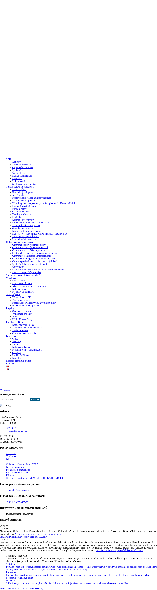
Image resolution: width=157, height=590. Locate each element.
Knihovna (11, 336)
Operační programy (21, 311)
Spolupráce (17, 170)
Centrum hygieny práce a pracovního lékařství (34, 253)
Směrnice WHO (20, 330)
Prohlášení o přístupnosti (18, 469)
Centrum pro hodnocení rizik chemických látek (35, 261)
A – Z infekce (19, 195)
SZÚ (8, 159)
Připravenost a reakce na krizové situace (31, 197)
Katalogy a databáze (22, 347)
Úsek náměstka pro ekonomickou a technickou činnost (38, 269)
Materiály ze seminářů (23, 291)
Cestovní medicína (21, 211)
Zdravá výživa (19, 189)
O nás (15, 338)
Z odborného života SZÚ (24, 184)
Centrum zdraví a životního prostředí (30, 247)
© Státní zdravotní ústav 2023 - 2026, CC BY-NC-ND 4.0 (34, 478)
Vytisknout (5, 390)
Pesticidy (16, 217)
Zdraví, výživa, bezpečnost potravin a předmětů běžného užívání (43, 203)
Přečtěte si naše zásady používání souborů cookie (38, 534)
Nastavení (5, 536)
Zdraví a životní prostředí (24, 200)
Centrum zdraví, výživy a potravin (28, 250)
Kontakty (16, 358)
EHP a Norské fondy (22, 319)
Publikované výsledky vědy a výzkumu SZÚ (34, 302)
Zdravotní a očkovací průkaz (26, 225)
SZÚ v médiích (19, 181)
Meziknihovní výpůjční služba (27, 349)
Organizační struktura (22, 167)
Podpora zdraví (19, 209)
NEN (8, 459)
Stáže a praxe (18, 280)
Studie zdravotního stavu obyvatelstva (30, 222)
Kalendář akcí (19, 289)
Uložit (3, 588)
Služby (15, 344)
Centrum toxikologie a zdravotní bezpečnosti (34, 258)
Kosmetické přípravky (23, 220)
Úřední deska (18, 173)
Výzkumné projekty (22, 300)
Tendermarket (12, 456)
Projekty (10, 308)
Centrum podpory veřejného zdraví (29, 244)
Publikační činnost (21, 355)
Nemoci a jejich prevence (24, 192)
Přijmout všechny (38, 536)
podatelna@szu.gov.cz (18, 490)
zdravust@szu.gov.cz (17, 431)
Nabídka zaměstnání (22, 175)
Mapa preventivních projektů (26, 305)
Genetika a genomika (22, 228)
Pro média (17, 178)
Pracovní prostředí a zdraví (25, 206)
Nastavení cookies (15, 467)
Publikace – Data (14, 322)
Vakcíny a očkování (21, 214)
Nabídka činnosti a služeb (18, 360)
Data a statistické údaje (23, 325)
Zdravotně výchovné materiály (27, 327)
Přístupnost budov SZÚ (17, 472)
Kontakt (10, 363)
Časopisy (16, 352)
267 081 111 (13, 428)
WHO (15, 316)
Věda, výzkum (13, 294)
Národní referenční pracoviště (26, 272)
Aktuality (16, 162)
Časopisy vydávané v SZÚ (25, 333)
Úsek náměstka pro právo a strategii (29, 264)
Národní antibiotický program (26, 231)
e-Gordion (11, 453)
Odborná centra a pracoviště (19, 242)
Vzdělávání (11, 278)
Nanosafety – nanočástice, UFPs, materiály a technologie (39, 233)
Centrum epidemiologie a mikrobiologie (31, 255)
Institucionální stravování (24, 239)
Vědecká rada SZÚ (21, 297)
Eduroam (10, 475)
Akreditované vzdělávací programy (29, 286)
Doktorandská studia (22, 283)
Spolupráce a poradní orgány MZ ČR (24, 275)
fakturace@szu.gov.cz (17, 502)
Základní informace (21, 164)
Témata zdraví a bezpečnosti (20, 186)
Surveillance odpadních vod (25, 236)
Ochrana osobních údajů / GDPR (22, 464)
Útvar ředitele (18, 267)
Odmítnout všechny (20, 536)
